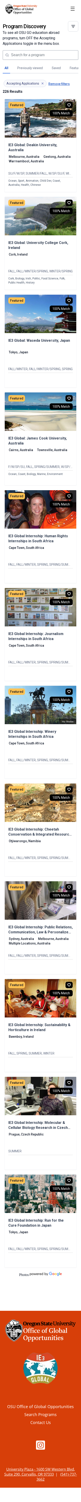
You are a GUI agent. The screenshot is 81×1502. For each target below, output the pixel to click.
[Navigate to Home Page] (21, 9)
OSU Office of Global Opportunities (40, 1406)
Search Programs (40, 1414)
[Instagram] (40, 1447)
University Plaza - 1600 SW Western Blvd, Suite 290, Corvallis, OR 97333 (39, 1472)
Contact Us (40, 1422)
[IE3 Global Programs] (40, 1369)
